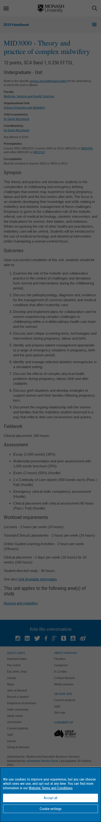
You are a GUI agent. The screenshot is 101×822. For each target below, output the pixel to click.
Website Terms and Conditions (51, 788)
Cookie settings (51, 809)
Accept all (50, 798)
